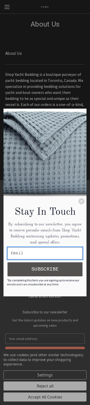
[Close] (81, 201)
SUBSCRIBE (45, 269)
